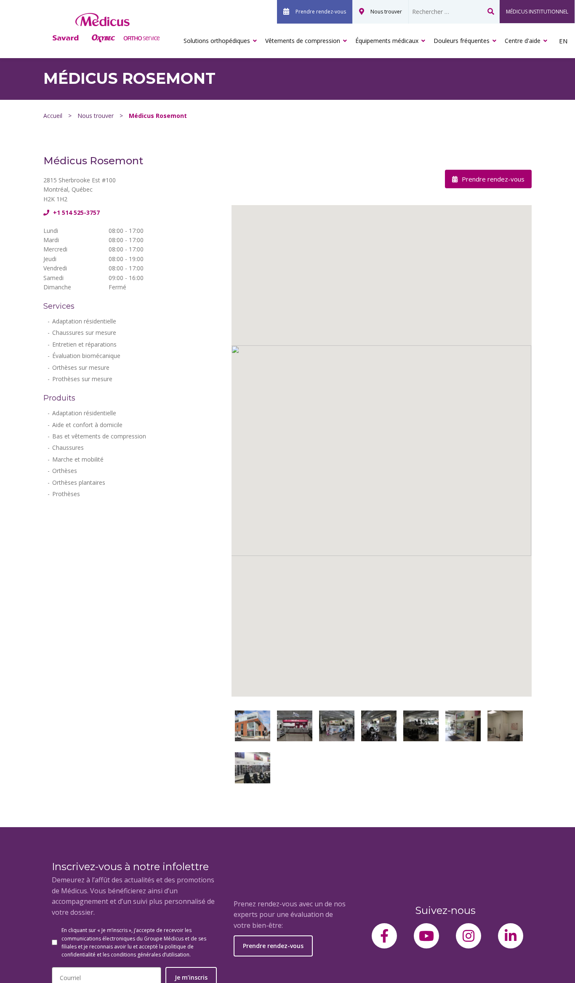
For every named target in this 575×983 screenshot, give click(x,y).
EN (563, 41)
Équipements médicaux (386, 41)
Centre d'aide (522, 41)
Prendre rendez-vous (320, 11)
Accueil (52, 116)
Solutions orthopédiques (217, 41)
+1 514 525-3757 (75, 212)
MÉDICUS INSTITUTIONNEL (537, 11)
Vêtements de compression (302, 41)
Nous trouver (386, 11)
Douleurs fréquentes (462, 41)
